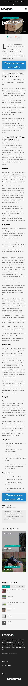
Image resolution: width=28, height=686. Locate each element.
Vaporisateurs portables (11, 18)
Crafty (7, 569)
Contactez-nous (6, 665)
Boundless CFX (11, 608)
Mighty (7, 549)
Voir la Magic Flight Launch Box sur (15, 65)
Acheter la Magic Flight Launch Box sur (14, 497)
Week (6, 586)
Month (14, 586)
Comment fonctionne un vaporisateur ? (16, 602)
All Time (21, 586)
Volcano (9, 621)
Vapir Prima (10, 596)
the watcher (7, 28)
